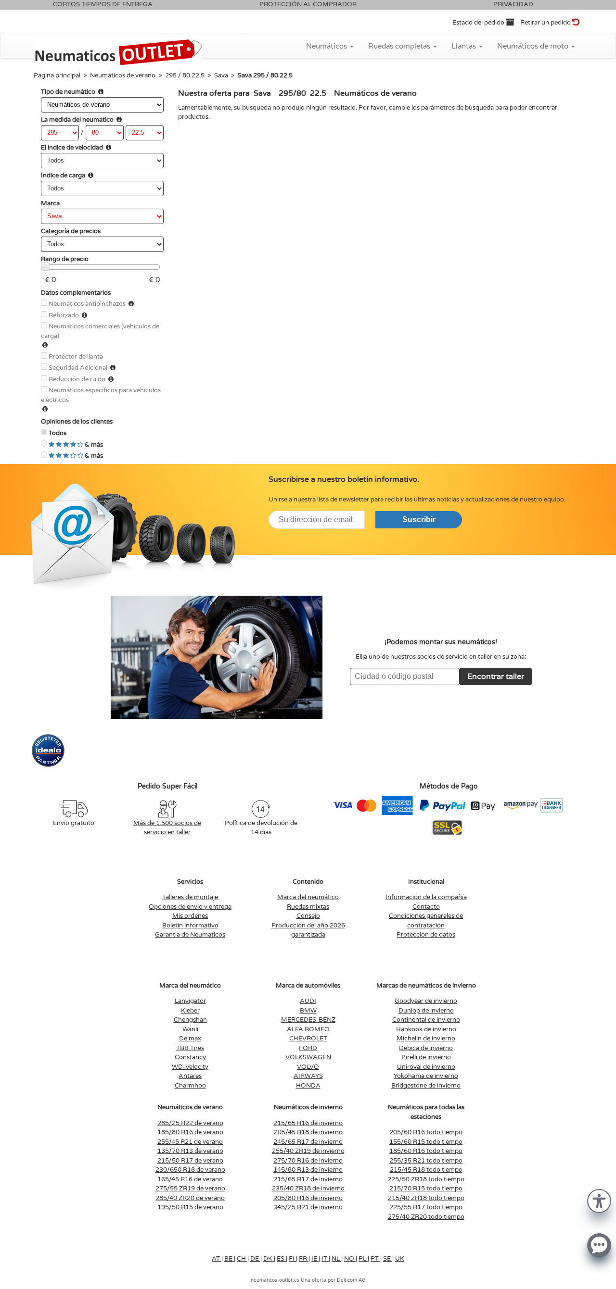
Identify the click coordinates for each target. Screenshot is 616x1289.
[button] (599, 1200)
